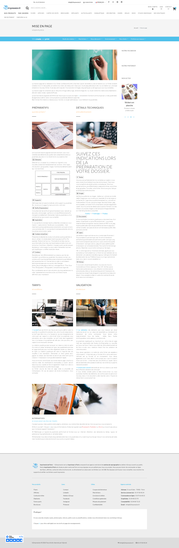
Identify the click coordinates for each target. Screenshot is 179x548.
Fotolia (87, 213)
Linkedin (66, 492)
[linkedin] (122, 2)
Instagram (66, 501)
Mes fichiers (96, 492)
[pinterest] (117, 2)
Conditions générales (99, 498)
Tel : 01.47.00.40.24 (39, 2)
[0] (173, 8)
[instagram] (113, 2)
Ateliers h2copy (68, 495)
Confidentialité (97, 504)
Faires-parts (37, 501)
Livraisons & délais (99, 495)
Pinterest (66, 504)
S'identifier (89, 2)
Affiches (36, 492)
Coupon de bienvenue (100, 489)
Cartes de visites (39, 495)
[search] (28, 7)
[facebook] (109, 2)
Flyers (36, 489)
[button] (125, 117)
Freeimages (96, 213)
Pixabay (105, 213)
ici (78, 95)
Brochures (37, 504)
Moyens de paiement (99, 501)
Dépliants (37, 498)
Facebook (66, 498)
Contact (65, 489)
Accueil (136, 28)
